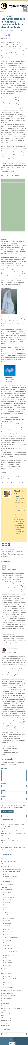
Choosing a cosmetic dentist (12, 871)
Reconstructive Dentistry (9, 995)
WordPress (15, 1041)
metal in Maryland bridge (14, 554)
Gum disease (8, 934)
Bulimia (4, 859)
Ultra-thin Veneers (9, 987)
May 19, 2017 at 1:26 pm (9, 652)
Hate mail (7, 874)
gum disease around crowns (14, 937)
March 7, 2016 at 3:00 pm (9, 569)
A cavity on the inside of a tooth (10, 840)
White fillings (5, 1025)
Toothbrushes (8, 962)
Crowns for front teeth (10, 976)
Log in (20, 1041)
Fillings (7, 929)
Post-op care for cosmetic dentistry (11, 990)
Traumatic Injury (6, 1020)
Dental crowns (8, 905)
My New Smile (15, 1040)
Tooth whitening (6, 1018)
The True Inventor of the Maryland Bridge (13, 833)
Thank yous (8, 881)
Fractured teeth (9, 931)
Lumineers (7, 985)
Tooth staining (6, 1015)
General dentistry (7, 889)
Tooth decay (8, 960)
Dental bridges (9, 900)
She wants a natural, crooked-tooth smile (13, 847)
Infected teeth (8, 940)
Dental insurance (9, 918)
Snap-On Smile (6, 1005)
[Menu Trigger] (25, 8)
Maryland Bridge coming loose (8, 553)
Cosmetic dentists (7, 866)
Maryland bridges (6, 257)
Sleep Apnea (5, 1000)
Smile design (5, 1003)
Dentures (7, 920)
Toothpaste (8, 965)
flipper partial (5, 387)
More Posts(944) (18, 538)
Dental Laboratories (7, 884)
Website (3, 796)
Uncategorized (6, 1023)
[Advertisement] (13, 206)
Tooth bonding (6, 1013)
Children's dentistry (10, 897)
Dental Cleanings (9, 902)
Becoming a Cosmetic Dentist (13, 869)
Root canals (8, 945)
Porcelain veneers (7, 982)
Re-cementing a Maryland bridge (11, 850)
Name (3, 783)
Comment (4, 768)
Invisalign (4, 968)
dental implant (12, 355)
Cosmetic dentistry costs (9, 861)
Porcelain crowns (7, 973)
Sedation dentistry (9, 955)
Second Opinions (7, 998)
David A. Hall (19, 496)
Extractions (8, 923)
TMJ (6, 957)
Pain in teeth (10, 948)
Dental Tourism (6, 887)
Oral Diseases (6, 971)
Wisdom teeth (10, 926)
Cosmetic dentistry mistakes (10, 864)
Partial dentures (9, 943)
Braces (6, 895)
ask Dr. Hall (12, 483)
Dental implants (11, 549)
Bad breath (8, 892)
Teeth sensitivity (13, 951)
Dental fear (8, 907)
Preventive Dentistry (7, 993)
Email (3, 790)
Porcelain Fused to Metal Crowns (14, 979)
